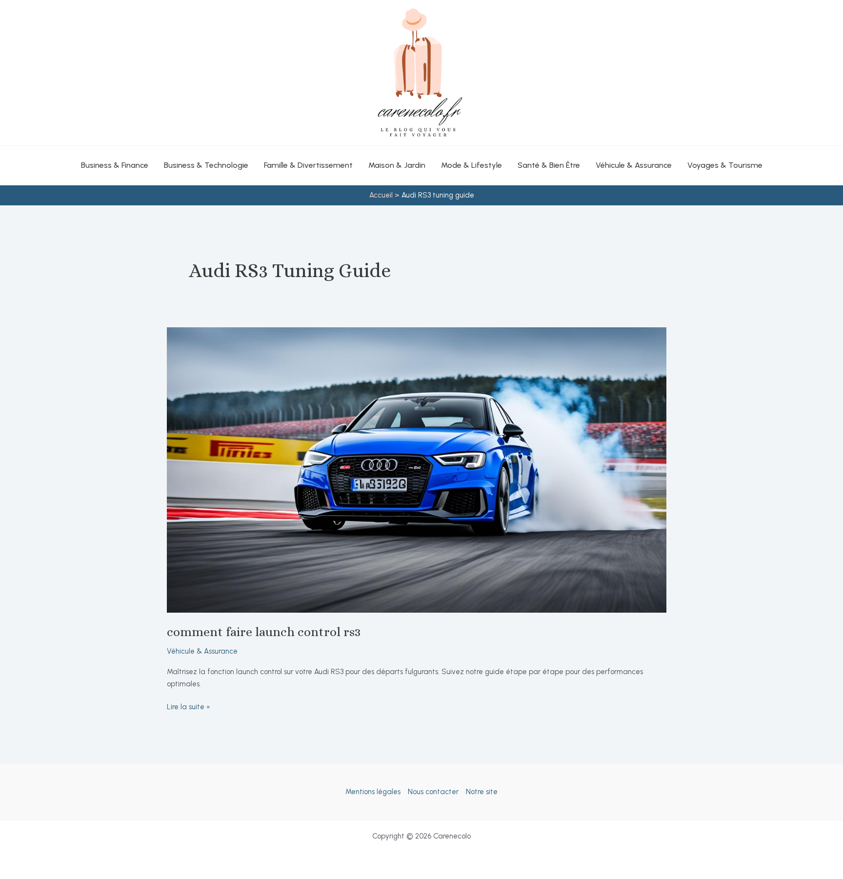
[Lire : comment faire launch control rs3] (416, 469)
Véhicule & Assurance (634, 165)
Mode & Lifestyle (471, 165)
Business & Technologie (206, 165)
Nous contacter (433, 791)
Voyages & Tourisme (725, 165)
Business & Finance (114, 165)
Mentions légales (373, 791)
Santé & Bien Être (549, 165)
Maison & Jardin (396, 165)
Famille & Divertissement (308, 165)
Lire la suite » (188, 707)
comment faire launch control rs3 (264, 631)
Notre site (482, 791)
